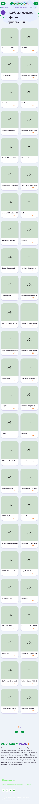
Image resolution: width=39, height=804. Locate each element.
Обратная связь (8, 780)
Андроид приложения (21, 7)
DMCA (28, 785)
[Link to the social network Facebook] (10, 790)
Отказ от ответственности (12, 785)
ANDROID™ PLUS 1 (6, 7)
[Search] (36, 3)
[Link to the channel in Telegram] (14, 790)
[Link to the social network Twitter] (7, 790)
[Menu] (3, 3)
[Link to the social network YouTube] (3, 790)
